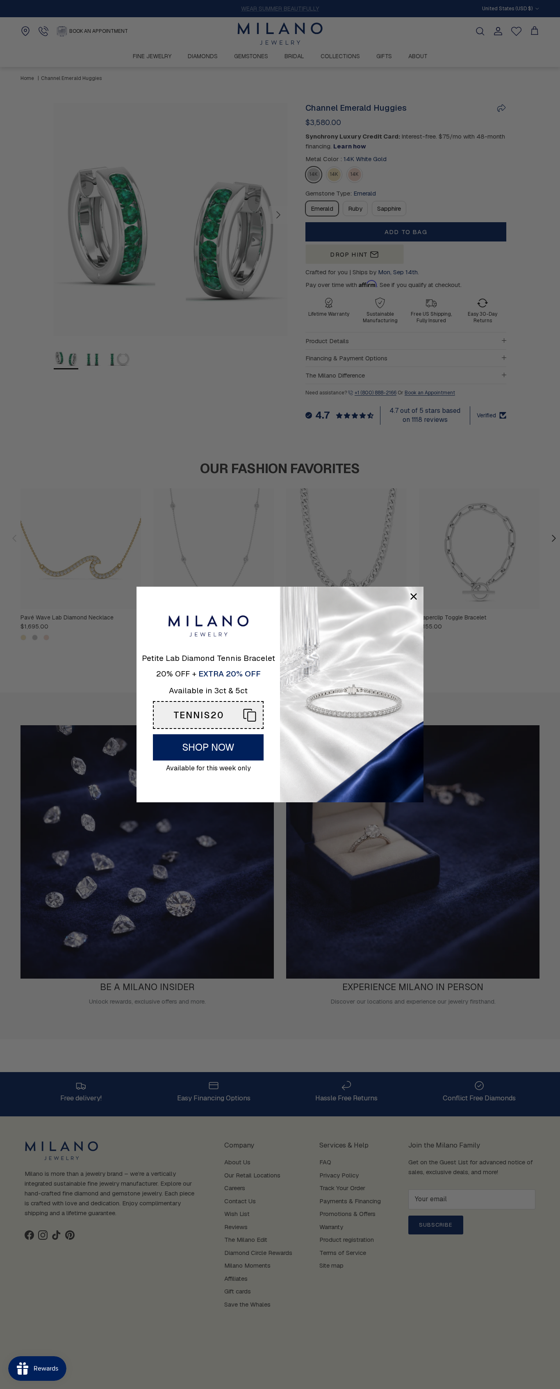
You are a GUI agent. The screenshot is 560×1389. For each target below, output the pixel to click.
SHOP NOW (208, 747)
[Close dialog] (413, 596)
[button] (208, 715)
